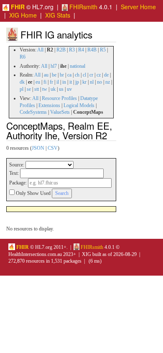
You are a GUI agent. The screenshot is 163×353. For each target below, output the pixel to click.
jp (77, 82)
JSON (38, 148)
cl (84, 75)
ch (77, 75)
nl (92, 82)
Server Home (138, 7)
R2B (61, 50)
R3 (72, 50)
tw (44, 89)
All (40, 50)
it (70, 82)
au (46, 75)
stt (36, 89)
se (29, 89)
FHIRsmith (82, 7)
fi (44, 82)
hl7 (54, 66)
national (77, 66)
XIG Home (23, 15)
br (62, 75)
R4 (81, 50)
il (57, 82)
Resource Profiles (59, 98)
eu (38, 82)
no (99, 82)
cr (91, 75)
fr (51, 82)
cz (99, 75)
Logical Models (79, 105)
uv (69, 89)
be (54, 75)
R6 (22, 57)
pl (21, 89)
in (64, 82)
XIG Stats (57, 15)
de (106, 75)
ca (69, 75)
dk (22, 82)
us (61, 89)
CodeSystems (33, 112)
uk (53, 89)
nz (107, 82)
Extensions (49, 105)
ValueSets (60, 112)
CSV (53, 148)
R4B (92, 50)
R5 (103, 50)
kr (84, 82)
